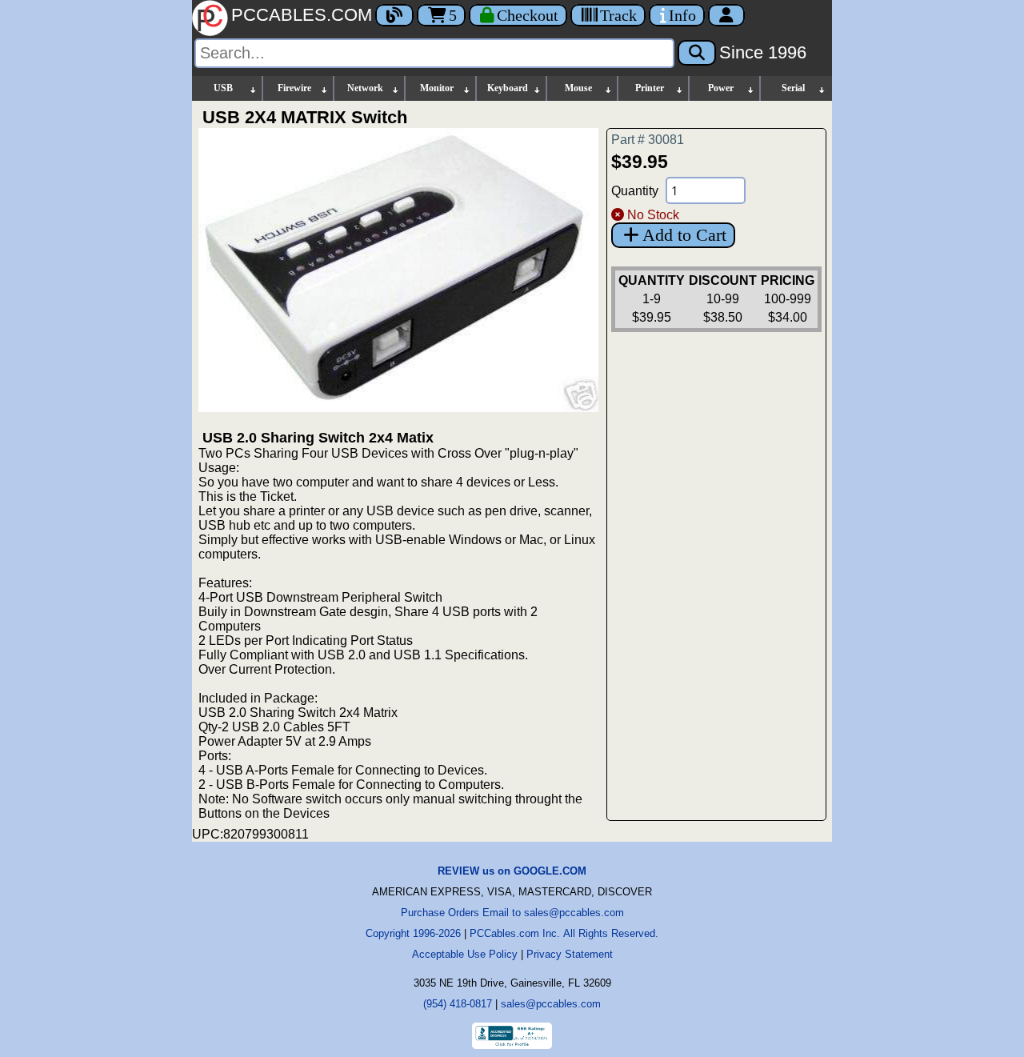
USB (223, 88)
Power (721, 88)
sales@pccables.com (551, 1004)
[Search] (697, 53)
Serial (793, 88)
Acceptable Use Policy (465, 954)
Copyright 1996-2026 (413, 933)
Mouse (578, 88)
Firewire (294, 88)
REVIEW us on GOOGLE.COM (512, 871)
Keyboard (507, 88)
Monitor (437, 88)
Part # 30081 (647, 139)
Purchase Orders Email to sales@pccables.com (512, 913)
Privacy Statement (569, 954)
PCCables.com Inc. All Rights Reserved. (564, 933)
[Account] (726, 15)
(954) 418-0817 (457, 1004)
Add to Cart (684, 235)
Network (365, 88)
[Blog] (394, 15)
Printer (649, 88)
